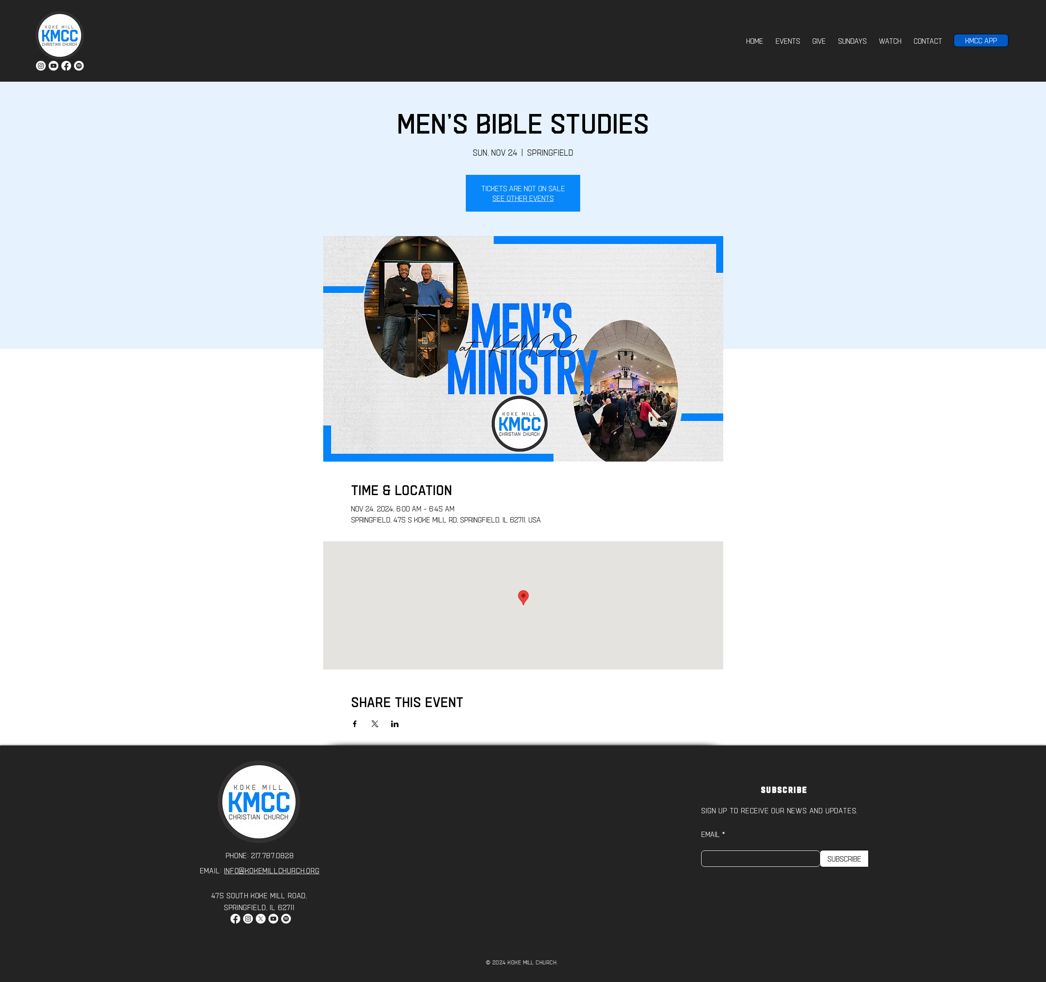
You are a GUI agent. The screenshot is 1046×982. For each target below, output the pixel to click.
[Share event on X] (375, 724)
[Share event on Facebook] (355, 724)
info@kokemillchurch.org (271, 870)
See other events (523, 198)
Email (710, 834)
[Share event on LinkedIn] (395, 724)
